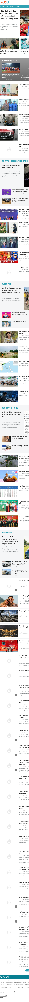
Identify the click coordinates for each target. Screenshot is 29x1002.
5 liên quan (26, 914)
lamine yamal (20, 984)
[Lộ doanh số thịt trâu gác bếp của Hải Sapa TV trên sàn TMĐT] (9, 272)
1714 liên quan (11, 419)
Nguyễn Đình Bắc (13, 986)
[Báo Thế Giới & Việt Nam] (20, 645)
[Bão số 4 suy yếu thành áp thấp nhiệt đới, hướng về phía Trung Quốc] (9, 367)
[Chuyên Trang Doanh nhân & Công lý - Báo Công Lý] (3, 419)
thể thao (8, 980)
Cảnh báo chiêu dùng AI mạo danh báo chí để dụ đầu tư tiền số (11, 414)
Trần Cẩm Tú (3, 984)
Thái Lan (15, 984)
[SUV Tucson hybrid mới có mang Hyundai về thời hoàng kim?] (9, 135)
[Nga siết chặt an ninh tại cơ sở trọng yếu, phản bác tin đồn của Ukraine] (9, 721)
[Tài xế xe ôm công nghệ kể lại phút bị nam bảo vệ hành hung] (9, 90)
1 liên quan (26, 118)
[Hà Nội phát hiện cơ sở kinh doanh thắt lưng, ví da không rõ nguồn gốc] (9, 706)
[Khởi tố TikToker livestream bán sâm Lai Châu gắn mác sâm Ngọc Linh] (9, 227)
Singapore (7, 986)
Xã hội (18, 980)
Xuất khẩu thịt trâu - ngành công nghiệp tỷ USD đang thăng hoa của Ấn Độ (20, 200)
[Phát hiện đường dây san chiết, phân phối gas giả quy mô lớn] (9, 676)
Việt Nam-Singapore (9, 982)
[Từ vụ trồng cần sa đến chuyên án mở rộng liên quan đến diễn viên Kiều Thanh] (9, 43)
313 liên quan (10, 546)
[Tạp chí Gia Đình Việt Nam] (21, 766)
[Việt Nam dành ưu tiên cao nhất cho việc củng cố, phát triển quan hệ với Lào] (9, 812)
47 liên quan (26, 732)
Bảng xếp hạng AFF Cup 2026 (18, 987)
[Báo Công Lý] (20, 86)
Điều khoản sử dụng (3, 995)
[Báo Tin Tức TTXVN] (22, 53)
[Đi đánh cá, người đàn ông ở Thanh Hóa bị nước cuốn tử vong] (9, 352)
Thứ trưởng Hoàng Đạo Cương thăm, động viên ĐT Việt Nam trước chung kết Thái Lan (11, 76)
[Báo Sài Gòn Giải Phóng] (13, 449)
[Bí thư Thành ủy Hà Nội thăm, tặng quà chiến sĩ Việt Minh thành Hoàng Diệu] (9, 947)
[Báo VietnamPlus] (2, 21)
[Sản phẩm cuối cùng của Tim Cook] (9, 842)
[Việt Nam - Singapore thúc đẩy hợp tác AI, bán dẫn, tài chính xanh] (9, 242)
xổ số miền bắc (9, 984)
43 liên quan (27, 239)
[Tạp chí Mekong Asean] (19, 363)
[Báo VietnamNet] (22, 79)
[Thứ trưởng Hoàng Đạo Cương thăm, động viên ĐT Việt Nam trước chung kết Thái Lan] (11, 68)
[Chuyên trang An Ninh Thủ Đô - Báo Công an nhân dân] (20, 583)
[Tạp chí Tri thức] (20, 131)
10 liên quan (26, 269)
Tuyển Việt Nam (20, 986)
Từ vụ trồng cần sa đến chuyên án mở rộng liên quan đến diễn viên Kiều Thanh (8, 51)
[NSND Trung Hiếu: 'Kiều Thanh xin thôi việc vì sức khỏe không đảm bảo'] (9, 149)
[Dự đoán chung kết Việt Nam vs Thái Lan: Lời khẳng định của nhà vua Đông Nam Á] (9, 257)
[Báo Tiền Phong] (20, 598)
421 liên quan (9, 21)
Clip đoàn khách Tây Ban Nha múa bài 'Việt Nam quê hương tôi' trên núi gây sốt (11, 290)
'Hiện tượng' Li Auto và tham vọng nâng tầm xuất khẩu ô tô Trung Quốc (19, 572)
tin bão (2, 986)
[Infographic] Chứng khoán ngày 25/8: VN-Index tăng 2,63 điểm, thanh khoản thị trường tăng (20, 191)
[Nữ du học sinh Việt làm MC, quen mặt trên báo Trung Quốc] (6, 315)
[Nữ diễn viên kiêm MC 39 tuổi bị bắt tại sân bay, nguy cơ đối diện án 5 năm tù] (9, 337)
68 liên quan (26, 148)
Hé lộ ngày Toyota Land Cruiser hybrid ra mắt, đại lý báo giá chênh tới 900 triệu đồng (19, 563)
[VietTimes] (20, 118)
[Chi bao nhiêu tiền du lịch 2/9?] (6, 324)
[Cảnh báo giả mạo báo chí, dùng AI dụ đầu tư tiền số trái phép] (6, 448)
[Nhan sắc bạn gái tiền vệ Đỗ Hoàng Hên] (9, 601)
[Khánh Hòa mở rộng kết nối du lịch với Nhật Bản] (9, 381)
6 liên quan (26, 780)
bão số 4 (13, 980)
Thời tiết (2, 982)
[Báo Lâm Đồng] (3, 546)
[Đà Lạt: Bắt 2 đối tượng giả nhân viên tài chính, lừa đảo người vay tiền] (9, 857)
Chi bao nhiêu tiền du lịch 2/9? (19, 321)
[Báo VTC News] (20, 101)
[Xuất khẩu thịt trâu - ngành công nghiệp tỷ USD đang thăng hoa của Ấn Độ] (6, 201)
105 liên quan (16, 323)
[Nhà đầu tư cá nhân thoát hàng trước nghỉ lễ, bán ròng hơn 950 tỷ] (9, 491)
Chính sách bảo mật (3, 996)
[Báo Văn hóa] (3, 79)
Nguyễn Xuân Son (17, 982)
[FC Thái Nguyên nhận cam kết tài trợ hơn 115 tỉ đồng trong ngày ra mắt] (9, 506)
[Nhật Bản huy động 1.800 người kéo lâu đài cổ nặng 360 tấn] (9, 887)
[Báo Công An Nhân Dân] (2, 55)
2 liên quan (26, 704)
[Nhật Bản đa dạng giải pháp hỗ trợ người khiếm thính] (6, 439)
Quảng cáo (1, 997)
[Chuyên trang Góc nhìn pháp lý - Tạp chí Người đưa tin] (20, 630)
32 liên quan (27, 86)
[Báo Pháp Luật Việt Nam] (20, 931)
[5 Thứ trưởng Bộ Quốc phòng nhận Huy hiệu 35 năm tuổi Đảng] (9, 521)
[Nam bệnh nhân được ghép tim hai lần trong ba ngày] (9, 105)
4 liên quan (20, 203)
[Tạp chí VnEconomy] (20, 213)
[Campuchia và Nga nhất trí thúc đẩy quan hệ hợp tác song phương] (9, 476)
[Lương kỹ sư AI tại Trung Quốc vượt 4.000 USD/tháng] (9, 396)
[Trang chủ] (4, 2)
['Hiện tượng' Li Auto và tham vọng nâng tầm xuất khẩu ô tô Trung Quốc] (6, 572)
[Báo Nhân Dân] (13, 195)
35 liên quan (10, 79)
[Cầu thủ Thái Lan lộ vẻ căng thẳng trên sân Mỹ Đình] (9, 736)
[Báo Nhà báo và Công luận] (21, 460)
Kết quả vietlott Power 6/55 (6, 987)
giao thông (24, 982)
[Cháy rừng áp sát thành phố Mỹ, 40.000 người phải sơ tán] (9, 616)
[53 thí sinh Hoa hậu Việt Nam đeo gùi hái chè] (9, 902)
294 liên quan (26, 131)
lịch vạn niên (3, 980)
